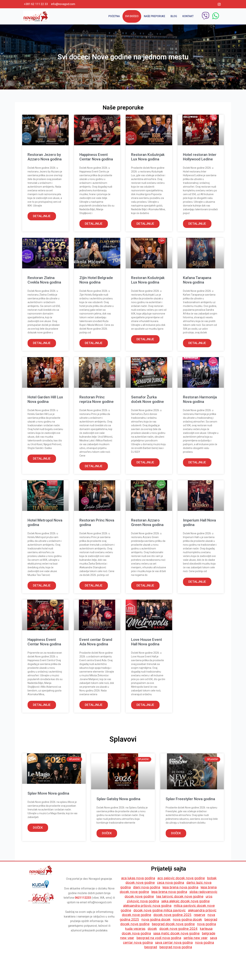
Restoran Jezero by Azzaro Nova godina (45, 156)
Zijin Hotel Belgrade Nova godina (96, 280)
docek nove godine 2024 (178, 928)
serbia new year (196, 938)
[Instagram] (219, 4)
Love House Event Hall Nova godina (146, 641)
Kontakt (188, 16)
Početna (114, 16)
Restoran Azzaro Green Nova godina (147, 522)
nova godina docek (156, 919)
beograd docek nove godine (173, 924)
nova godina (206, 924)
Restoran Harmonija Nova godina (200, 399)
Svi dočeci (131, 16)
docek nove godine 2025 (172, 915)
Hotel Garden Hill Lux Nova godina (45, 399)
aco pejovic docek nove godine (181, 878)
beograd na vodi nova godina (159, 938)
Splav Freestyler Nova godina (190, 799)
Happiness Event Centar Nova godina (96, 156)
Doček (38, 827)
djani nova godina (146, 887)
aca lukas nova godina (138, 878)
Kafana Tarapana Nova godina (197, 280)
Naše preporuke (154, 16)
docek (152, 928)
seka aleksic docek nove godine (185, 901)
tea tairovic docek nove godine (179, 896)
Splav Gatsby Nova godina (118, 799)
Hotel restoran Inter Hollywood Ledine (199, 156)
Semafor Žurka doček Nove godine (147, 399)
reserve (199, 915)
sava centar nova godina (174, 942)
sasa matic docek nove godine (176, 933)
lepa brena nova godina (180, 887)
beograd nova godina (175, 947)
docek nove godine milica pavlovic (159, 910)
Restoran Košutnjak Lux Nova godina (148, 156)
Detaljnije (42, 216)
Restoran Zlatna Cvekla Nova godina (44, 280)
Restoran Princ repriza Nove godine (96, 399)
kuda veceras (135, 928)
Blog (174, 16)
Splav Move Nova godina (48, 793)
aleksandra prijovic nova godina (147, 905)
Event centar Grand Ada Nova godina (95, 641)
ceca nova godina (170, 882)
